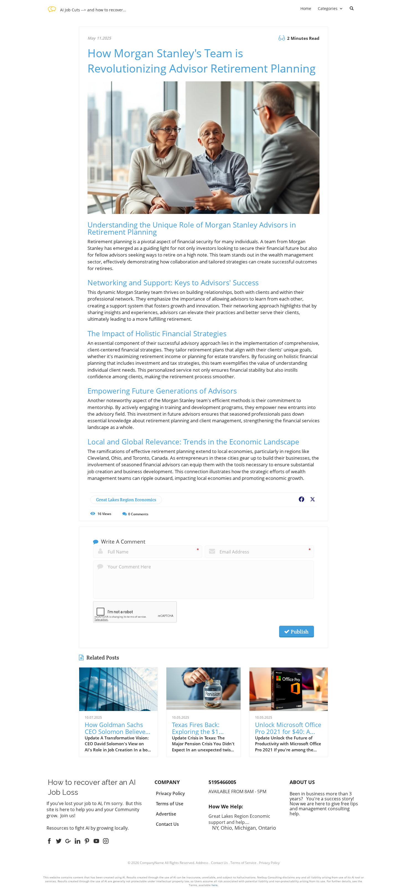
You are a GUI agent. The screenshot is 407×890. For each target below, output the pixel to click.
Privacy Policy (269, 862)
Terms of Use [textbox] (169, 803)
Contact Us (219, 862)
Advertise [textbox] (166, 814)
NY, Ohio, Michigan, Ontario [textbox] (242, 822)
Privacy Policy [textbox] (170, 793)
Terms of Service (243, 862)
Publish (299, 631)
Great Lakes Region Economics (126, 500)
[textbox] (93, 9)
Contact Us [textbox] (167, 824)
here (215, 885)
